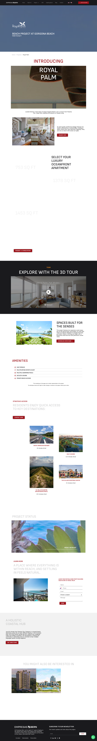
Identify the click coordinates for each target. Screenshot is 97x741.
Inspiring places (49, 2)
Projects (35, 2)
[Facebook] (59, 738)
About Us (29, 2)
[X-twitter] (57, 738)
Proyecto (19, 54)
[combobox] (61, 588)
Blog (56, 2)
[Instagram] (51, 738)
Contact (61, 2)
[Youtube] (55, 738)
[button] (93, 737)
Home (23, 2)
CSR (42, 2)
